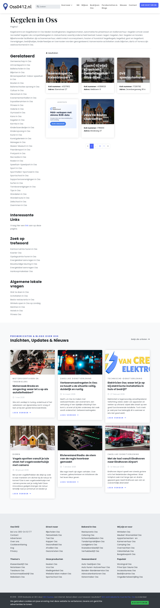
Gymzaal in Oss (17, 112)
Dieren (16, 454)
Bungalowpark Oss (126, 554)
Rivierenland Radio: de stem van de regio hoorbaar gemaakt (78, 459)
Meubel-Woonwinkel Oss (129, 535)
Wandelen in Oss (18, 194)
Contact (133, 5)
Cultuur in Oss (17, 90)
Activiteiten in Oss (19, 295)
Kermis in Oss (16, 123)
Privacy (14, 551)
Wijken (84, 5)
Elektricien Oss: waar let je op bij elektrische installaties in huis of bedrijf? (126, 386)
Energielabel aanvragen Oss (24, 267)
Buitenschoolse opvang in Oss (24, 86)
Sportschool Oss (54, 576)
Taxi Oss (50, 538)
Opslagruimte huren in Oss (23, 256)
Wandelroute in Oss (19, 197)
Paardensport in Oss (20, 149)
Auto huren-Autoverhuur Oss (96, 567)
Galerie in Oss (17, 109)
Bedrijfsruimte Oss (126, 573)
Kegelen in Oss (17, 120)
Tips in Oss (15, 190)
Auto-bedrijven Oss (91, 564)
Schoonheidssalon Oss (92, 538)
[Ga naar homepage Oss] (17, 6)
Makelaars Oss (17, 576)
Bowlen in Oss (17, 83)
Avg (12, 547)
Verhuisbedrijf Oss (90, 551)
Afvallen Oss (52, 547)
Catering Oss (88, 535)
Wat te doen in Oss (19, 292)
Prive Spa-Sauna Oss (127, 567)
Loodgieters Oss (89, 544)
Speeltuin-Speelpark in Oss (23, 164)
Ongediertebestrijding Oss (130, 576)
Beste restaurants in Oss (22, 299)
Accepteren (140, 603)
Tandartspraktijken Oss (93, 541)
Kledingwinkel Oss (54, 570)
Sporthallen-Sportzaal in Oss (24, 171)
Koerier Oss (16, 252)
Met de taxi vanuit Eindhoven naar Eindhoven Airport (126, 460)
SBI (77, 5)
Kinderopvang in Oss (20, 131)
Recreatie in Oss (18, 157)
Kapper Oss (51, 541)
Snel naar (65, 5)
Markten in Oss (17, 307)
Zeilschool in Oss (18, 201)
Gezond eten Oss (54, 551)
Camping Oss (123, 544)
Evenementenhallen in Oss (23, 97)
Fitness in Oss (16, 105)
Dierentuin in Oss (18, 94)
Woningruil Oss (124, 564)
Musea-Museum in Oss (21, 146)
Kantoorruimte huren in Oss (23, 249)
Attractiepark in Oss (20, 65)
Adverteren (149, 5)
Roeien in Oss (16, 160)
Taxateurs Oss (17, 570)
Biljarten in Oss (17, 72)
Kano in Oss (16, 116)
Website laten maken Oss (58, 573)
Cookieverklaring (18, 544)
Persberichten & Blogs (110, 6)
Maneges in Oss (18, 142)
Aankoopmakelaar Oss (21, 271)
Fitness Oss (15, 314)
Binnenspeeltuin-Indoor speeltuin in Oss (26, 78)
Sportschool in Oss (19, 175)
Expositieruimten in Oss (21, 101)
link (26, 225)
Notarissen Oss (17, 567)
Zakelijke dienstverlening (76, 378)
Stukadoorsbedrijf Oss (92, 547)
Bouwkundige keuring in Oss (23, 264)
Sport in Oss (16, 168)
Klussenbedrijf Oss (19, 564)
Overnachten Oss (125, 547)
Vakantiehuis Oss (125, 551)
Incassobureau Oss (126, 570)
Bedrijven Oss (94, 6)
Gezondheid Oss (54, 544)
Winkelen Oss (123, 531)
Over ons (14, 541)
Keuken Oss (51, 564)
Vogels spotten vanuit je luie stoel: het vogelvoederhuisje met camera (31, 462)
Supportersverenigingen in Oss (25, 179)
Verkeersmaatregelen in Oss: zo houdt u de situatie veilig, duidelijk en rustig (78, 386)
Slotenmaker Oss (90, 576)
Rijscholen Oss (53, 531)
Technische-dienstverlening (125, 378)
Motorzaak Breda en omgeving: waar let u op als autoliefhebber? (30, 389)
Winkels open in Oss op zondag (25, 303)
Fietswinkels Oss (54, 535)
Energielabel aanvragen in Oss (25, 260)
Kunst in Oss (16, 134)
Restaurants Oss (90, 531)
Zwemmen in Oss (18, 205)
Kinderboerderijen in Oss (22, 127)
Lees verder (20, 413)
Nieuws (123, 5)
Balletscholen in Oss (20, 68)
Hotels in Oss (16, 310)
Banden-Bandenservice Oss (95, 570)
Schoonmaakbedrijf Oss (22, 573)
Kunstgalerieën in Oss (20, 138)
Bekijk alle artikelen (139, 339)
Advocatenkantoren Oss (94, 573)
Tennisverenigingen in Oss (23, 186)
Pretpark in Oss (17, 153)
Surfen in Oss (16, 183)
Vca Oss (50, 567)
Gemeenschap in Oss (20, 61)
